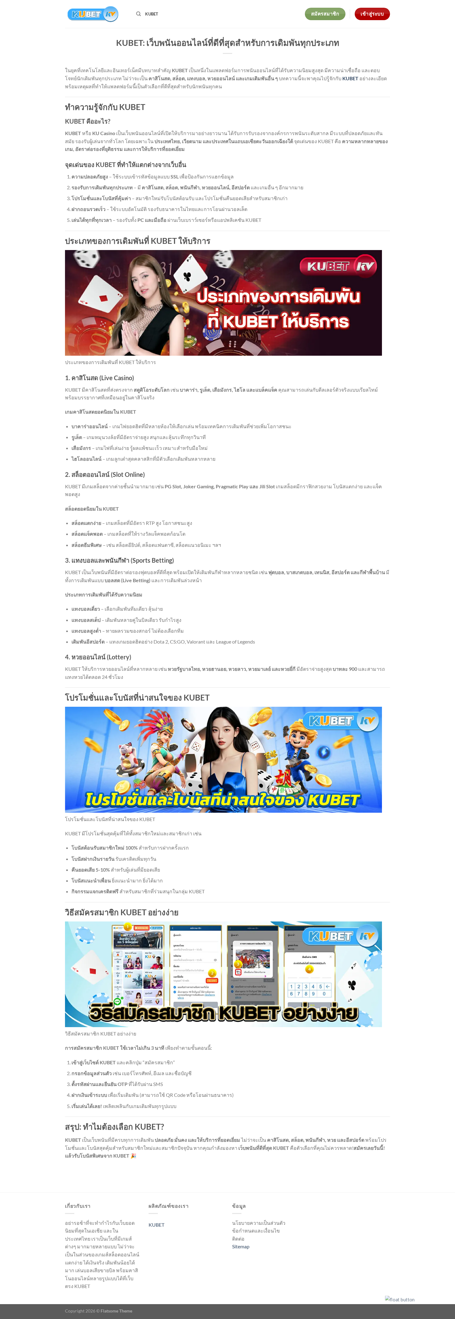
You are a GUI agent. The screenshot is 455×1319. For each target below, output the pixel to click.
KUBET (151, 13)
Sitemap (240, 1246)
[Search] (138, 14)
